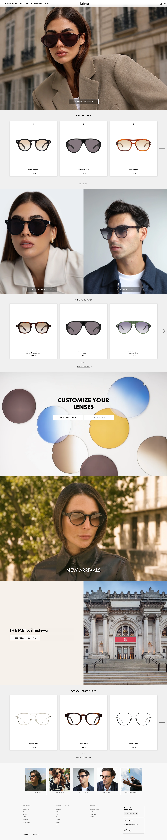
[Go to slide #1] (81, 180)
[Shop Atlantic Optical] (83, 719)
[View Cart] (165, 4)
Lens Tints (28, 3)
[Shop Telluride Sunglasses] (83, 327)
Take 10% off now (131, 813)
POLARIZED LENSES (68, 417)
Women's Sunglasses (41, 289)
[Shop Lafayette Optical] (33, 719)
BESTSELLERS (83, 184)
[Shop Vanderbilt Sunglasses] (133, 327)
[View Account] (161, 4)
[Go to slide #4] (83, 180)
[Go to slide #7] (86, 180)
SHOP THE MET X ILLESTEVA (25, 638)
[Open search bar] (158, 3)
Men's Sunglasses (125, 289)
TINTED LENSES (99, 417)
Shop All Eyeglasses (83, 758)
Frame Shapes (38, 3)
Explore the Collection (83, 102)
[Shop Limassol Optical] (133, 719)
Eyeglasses (19, 3)
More (47, 3)
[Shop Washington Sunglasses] (33, 327)
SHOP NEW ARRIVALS (83, 366)
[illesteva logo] (83, 3)
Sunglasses (9, 3)
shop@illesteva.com (131, 824)
